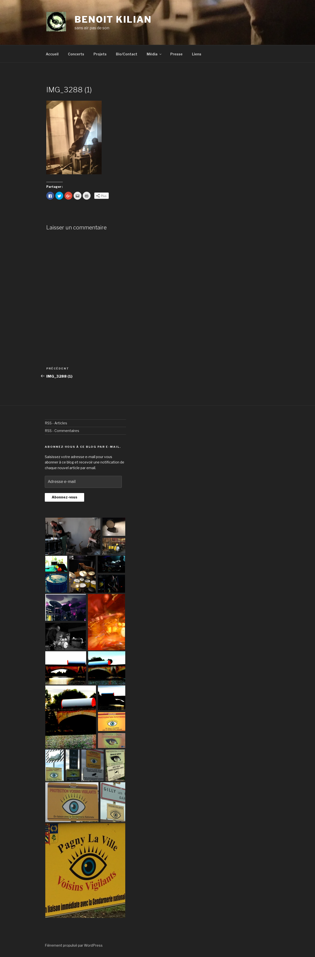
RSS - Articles (56, 423)
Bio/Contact (126, 54)
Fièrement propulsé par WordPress (74, 945)
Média (152, 54)
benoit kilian (113, 19)
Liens (196, 54)
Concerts (76, 54)
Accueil (52, 54)
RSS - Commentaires (62, 431)
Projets (100, 54)
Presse (176, 54)
